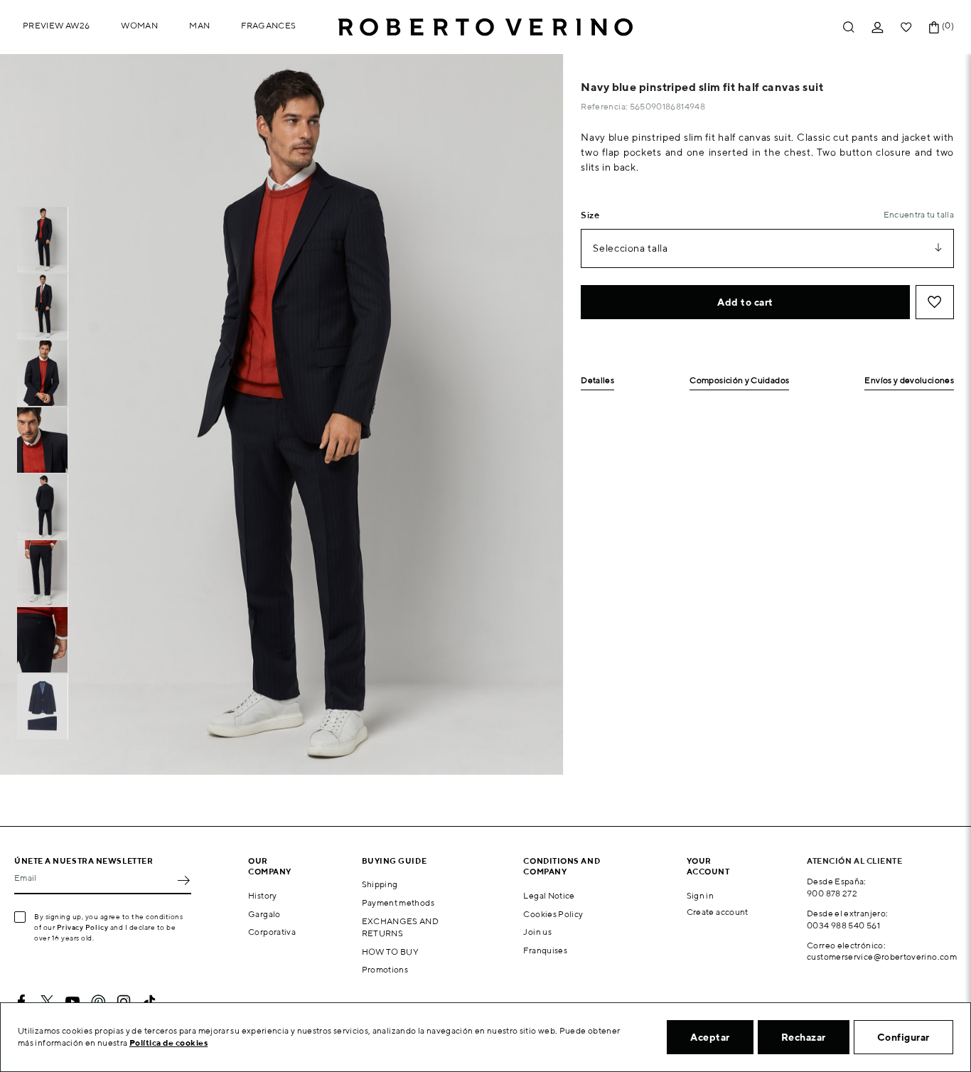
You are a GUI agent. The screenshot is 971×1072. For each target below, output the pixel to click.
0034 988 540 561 (843, 925)
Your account (708, 866)
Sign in (700, 895)
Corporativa (272, 931)
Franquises (545, 950)
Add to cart (745, 302)
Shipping (380, 884)
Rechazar (803, 1037)
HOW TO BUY (390, 951)
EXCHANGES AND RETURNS (400, 927)
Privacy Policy (83, 927)
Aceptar (710, 1037)
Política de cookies (168, 1042)
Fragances (268, 25)
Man (199, 25)
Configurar (903, 1037)
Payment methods (398, 902)
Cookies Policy (553, 913)
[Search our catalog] (848, 27)
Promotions (385, 969)
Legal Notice (548, 895)
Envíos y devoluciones (909, 380)
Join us (537, 931)
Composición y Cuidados (739, 380)
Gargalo (264, 913)
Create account (718, 911)
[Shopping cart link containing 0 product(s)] (934, 27)
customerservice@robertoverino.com (882, 956)
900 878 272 (832, 893)
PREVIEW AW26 (56, 25)
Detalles (597, 380)
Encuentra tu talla (919, 214)
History (262, 895)
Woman (139, 25)
